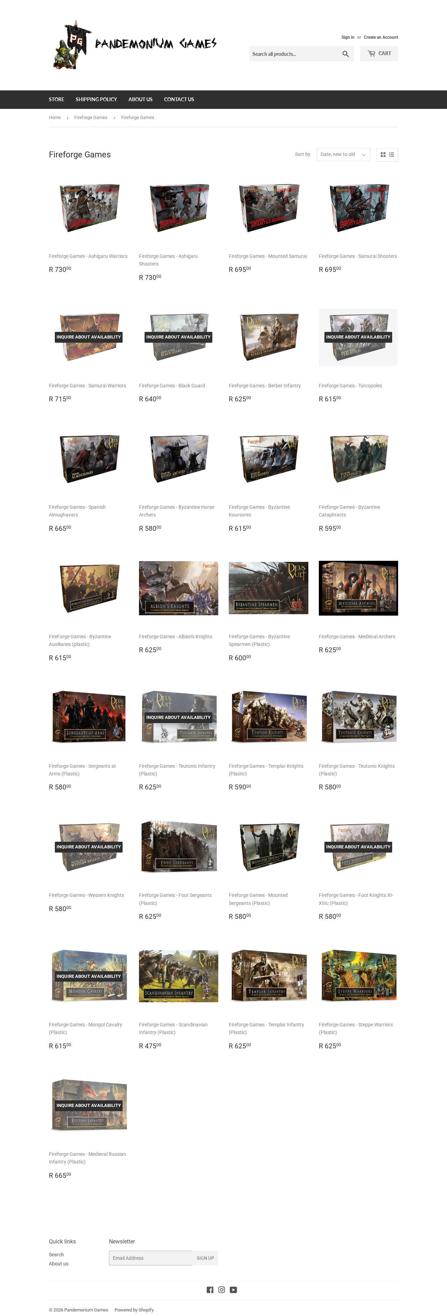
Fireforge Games (91, 117)
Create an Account (381, 37)
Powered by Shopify (134, 1310)
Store (56, 99)
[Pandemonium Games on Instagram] (221, 1291)
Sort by (302, 154)
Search (56, 1254)
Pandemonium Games (86, 1310)
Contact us (179, 99)
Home (55, 117)
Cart (384, 53)
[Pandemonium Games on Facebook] (210, 1291)
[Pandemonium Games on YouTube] (233, 1291)
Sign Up (205, 1258)
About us (141, 99)
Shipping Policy (96, 99)
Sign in (348, 37)
